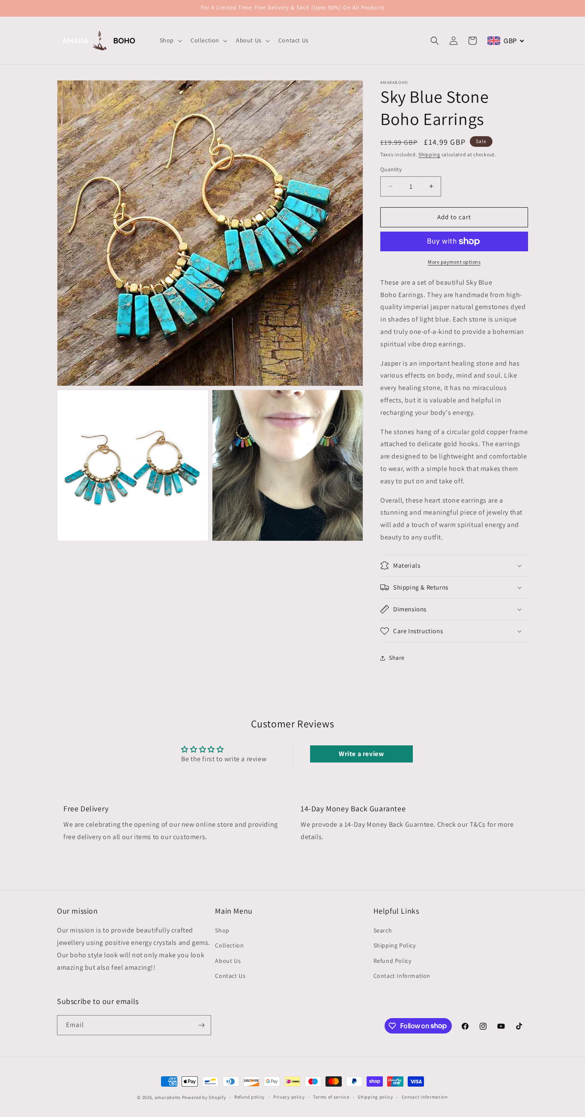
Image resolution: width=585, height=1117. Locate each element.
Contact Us (230, 976)
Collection (229, 946)
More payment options (454, 262)
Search (382, 930)
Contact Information (401, 976)
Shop (222, 930)
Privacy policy (289, 1097)
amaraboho (168, 1097)
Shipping (429, 154)
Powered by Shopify (204, 1097)
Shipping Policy (394, 946)
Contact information (425, 1097)
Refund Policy (392, 961)
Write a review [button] (361, 753)
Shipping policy (375, 1097)
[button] (170, 40)
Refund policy (249, 1097)
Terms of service (331, 1097)
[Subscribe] (201, 1025)
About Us (228, 961)
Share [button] (397, 657)
